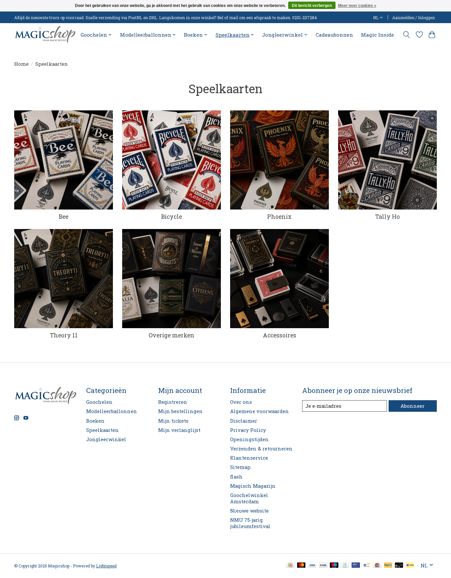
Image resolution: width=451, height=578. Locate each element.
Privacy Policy (248, 430)
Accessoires (279, 335)
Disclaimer (243, 421)
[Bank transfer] (323, 565)
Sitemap (240, 467)
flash (236, 477)
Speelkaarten (102, 430)
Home (21, 64)
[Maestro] (334, 565)
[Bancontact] (367, 565)
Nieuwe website (249, 511)
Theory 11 (64, 335)
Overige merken (171, 335)
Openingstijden (249, 439)
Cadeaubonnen (334, 34)
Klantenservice (249, 458)
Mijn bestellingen (180, 411)
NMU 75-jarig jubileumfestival (250, 523)
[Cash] (290, 565)
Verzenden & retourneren (261, 448)
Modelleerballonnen (111, 411)
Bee (63, 216)
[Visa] (312, 565)
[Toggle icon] (406, 35)
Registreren (172, 402)
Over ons (241, 402)
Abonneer (412, 406)
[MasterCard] (301, 565)
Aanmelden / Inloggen (413, 17)
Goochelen (99, 402)
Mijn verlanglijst (179, 430)
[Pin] (356, 565)
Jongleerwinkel (106, 439)
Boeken (95, 421)
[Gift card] (377, 565)
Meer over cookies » (357, 5)
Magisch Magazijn (253, 486)
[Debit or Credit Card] (399, 565)
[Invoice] (345, 565)
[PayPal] (388, 565)
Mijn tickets (173, 421)
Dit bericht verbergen (312, 5)
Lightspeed (106, 565)
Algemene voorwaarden (259, 411)
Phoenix (279, 216)
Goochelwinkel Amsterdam (249, 498)
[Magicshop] (45, 34)
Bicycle (171, 216)
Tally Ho (387, 216)
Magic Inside (377, 34)
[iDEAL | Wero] (410, 565)
